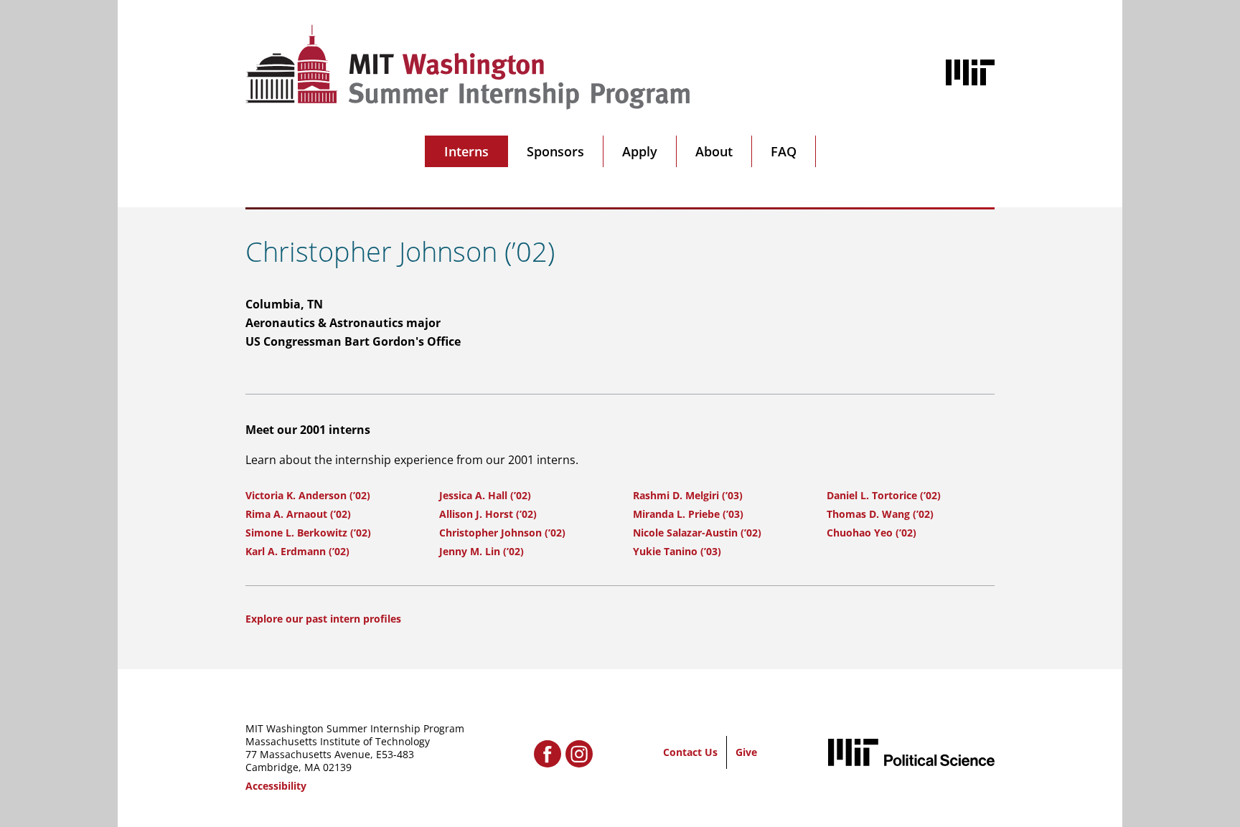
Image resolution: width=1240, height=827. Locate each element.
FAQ (784, 151)
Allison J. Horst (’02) (488, 514)
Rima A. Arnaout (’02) (298, 514)
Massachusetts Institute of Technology (337, 741)
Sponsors (555, 151)
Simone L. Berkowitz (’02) (308, 532)
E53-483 (395, 754)
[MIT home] (970, 72)
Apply (639, 151)
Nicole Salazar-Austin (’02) (697, 532)
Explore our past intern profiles (323, 618)
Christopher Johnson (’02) (502, 532)
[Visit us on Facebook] (547, 753)
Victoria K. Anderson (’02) (307, 495)
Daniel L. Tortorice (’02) (884, 495)
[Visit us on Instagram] (579, 753)
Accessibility (275, 786)
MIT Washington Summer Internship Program (354, 728)
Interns (466, 151)
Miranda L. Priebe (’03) (688, 514)
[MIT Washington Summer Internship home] (467, 67)
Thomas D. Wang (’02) (880, 514)
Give (746, 752)
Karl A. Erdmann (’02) (297, 551)
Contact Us (690, 752)
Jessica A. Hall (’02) (485, 495)
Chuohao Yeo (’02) (871, 532)
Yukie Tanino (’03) (677, 551)
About (714, 151)
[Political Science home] (911, 752)
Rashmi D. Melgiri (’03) (688, 495)
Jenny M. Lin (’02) (481, 551)
